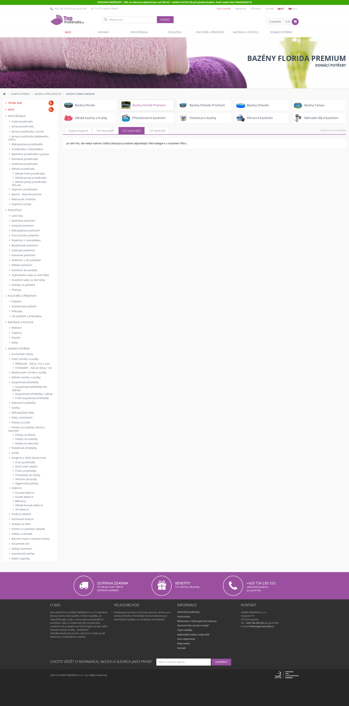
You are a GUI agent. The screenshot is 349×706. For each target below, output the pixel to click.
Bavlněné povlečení (23, 220)
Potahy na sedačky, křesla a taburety (26, 429)
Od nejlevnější (131, 131)
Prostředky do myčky (27, 475)
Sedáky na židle (21, 524)
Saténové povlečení (23, 250)
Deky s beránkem (22, 417)
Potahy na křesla (25, 435)
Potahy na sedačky (26, 439)
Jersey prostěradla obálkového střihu (28, 138)
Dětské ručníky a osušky (26, 377)
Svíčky (15, 453)
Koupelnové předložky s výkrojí (34, 394)
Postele (15, 337)
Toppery (16, 332)
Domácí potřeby (281, 32)
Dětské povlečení (21, 265)
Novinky (103, 32)
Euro (294, 8)
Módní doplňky (20, 558)
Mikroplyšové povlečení (25, 230)
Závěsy (15, 407)
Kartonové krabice (22, 519)
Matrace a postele (245, 32)
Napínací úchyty (21, 204)
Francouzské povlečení (25, 235)
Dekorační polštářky (23, 402)
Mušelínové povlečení (24, 245)
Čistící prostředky (25, 471)
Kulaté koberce (24, 497)
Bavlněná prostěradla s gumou (30, 154)
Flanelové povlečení (23, 255)
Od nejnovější (105, 131)
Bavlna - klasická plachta (26, 194)
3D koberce (22, 509)
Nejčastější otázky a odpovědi (193, 634)
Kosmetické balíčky (23, 553)
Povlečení (174, 32)
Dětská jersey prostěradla (30, 177)
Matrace (16, 327)
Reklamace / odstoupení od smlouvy (197, 621)
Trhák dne (14, 103)
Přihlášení (255, 8)
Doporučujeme (78, 131)
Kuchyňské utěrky (22, 354)
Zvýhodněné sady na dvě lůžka (30, 275)
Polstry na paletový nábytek (28, 529)
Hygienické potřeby (27, 483)
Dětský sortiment (21, 548)
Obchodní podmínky (188, 612)
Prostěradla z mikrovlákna (27, 149)
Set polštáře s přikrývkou (26, 316)
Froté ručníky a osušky (25, 359)
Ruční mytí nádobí (26, 466)
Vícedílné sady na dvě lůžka (28, 280)
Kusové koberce (24, 492)
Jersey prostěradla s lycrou (27, 131)
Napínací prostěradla (24, 189)
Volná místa (183, 616)
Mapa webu (183, 643)
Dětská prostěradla (23, 168)
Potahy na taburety (26, 443)
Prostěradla (139, 32)
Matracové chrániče (23, 199)
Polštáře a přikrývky (210, 32)
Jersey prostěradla (22, 126)
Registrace (240, 8)
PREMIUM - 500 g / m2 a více (32, 363)
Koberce (16, 488)
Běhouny (20, 501)
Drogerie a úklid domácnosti (28, 457)
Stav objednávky (186, 638)
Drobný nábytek (21, 514)
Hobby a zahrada (21, 534)
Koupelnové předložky (25, 382)
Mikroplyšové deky (22, 412)
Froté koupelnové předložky (32, 398)
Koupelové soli (20, 543)
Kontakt (269, 8)
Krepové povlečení (22, 225)
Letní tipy (17, 215)
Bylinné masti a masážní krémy (30, 538)
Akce (68, 32)
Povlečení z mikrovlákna (26, 240)
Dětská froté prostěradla (30, 173)
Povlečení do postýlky (24, 270)
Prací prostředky (25, 462)
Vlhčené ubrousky (26, 479)
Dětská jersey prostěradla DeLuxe (29, 183)
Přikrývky (16, 311)
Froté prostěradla (22, 121)
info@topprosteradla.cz (261, 626)
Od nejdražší (157, 131)
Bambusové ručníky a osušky (29, 372)
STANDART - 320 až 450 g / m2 (33, 368)
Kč (282, 8)
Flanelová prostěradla (24, 159)
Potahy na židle (20, 422)
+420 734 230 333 (63, 8)
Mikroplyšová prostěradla (27, 144)
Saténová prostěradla (24, 164)
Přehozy (16, 289)
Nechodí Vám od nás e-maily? (193, 625)
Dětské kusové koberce (29, 505)
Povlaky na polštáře (23, 285)
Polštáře (16, 301)
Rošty (14, 342)
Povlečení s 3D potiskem (26, 260)
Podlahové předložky (24, 448)
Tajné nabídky (223, 8)
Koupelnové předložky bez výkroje (29, 388)
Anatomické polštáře (24, 306)
